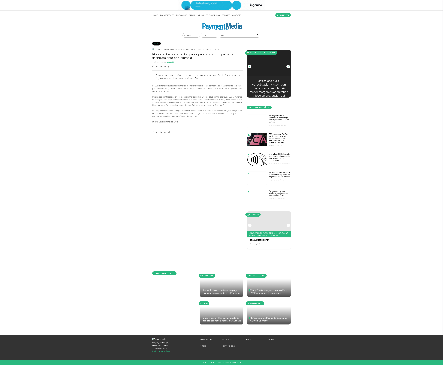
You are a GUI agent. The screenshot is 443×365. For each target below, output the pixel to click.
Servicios (226, 15)
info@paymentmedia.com (162, 351)
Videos (201, 15)
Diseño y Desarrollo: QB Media (229, 362)
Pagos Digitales (167, 15)
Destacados (181, 15)
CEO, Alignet (254, 243)
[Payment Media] (222, 24)
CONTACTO (236, 15)
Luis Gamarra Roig (259, 240)
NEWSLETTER (283, 15)
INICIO (155, 15)
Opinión (192, 15)
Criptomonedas (213, 15)
